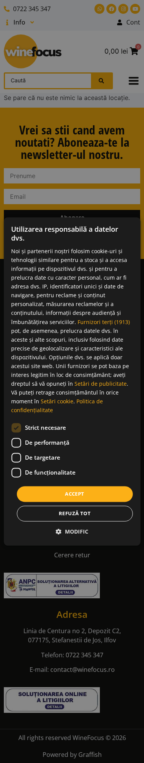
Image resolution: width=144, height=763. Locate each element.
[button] (72, 531)
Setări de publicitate (100, 384)
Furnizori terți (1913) (104, 322)
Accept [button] (74, 493)
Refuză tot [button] (75, 513)
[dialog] (71, 381)
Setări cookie (57, 401)
